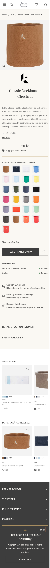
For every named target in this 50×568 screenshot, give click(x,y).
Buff (12, 14)
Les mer (6, 137)
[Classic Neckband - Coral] (6, 229)
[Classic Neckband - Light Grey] (26, 199)
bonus (23, 150)
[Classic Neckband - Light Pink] (6, 179)
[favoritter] (36, 4)
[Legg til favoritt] (43, 251)
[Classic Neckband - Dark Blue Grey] (26, 189)
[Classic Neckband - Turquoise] (26, 209)
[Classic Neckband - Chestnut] (6, 169)
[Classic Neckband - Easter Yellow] (16, 199)
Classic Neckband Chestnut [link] (29, 14)
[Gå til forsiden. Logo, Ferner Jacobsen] (24, 4)
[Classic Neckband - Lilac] (6, 209)
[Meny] (4, 4)
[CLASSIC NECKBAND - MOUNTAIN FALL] (16, 219)
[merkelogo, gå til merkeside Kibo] (25, 78)
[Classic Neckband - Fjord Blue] (6, 189)
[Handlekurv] (45, 4)
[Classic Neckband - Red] (16, 209)
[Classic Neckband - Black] (36, 189)
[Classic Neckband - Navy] (16, 169)
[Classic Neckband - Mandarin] (36, 199)
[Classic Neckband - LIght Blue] (16, 179)
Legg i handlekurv (21, 251)
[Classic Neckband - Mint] (36, 209)
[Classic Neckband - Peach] (26, 219)
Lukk (40, 529)
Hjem (4, 14)
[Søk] (11, 4)
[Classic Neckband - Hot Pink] (6, 199)
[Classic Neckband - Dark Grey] (6, 219)
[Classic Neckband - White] (26, 169)
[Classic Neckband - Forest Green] (16, 189)
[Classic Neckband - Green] (26, 179)
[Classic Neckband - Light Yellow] (36, 179)
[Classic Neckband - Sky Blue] (36, 169)
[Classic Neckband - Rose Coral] (36, 219)
